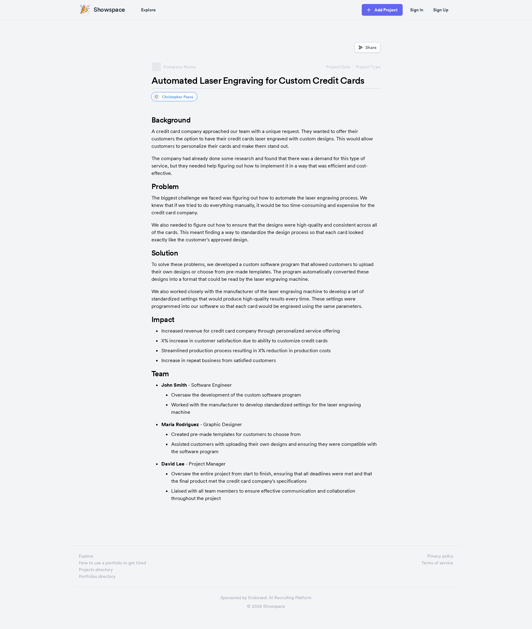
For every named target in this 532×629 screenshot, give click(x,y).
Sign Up (440, 10)
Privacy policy (440, 556)
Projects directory (96, 569)
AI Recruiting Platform (290, 597)
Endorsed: (258, 597)
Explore (148, 10)
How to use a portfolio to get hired (112, 563)
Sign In (416, 10)
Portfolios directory (97, 576)
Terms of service (437, 563)
